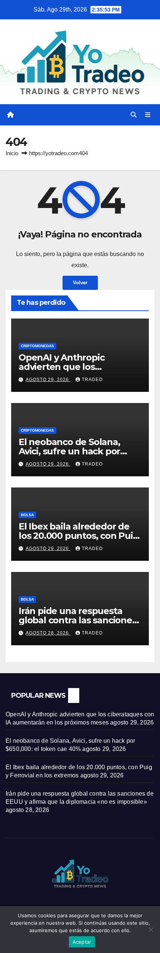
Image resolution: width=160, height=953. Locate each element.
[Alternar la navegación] (147, 115)
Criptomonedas (37, 346)
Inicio (12, 153)
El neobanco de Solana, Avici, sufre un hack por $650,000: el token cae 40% (78, 451)
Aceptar (82, 942)
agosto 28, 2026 (48, 633)
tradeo (92, 379)
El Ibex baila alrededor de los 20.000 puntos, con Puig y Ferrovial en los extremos (79, 535)
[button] (134, 115)
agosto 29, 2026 (48, 379)
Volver (80, 282)
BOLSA (27, 515)
